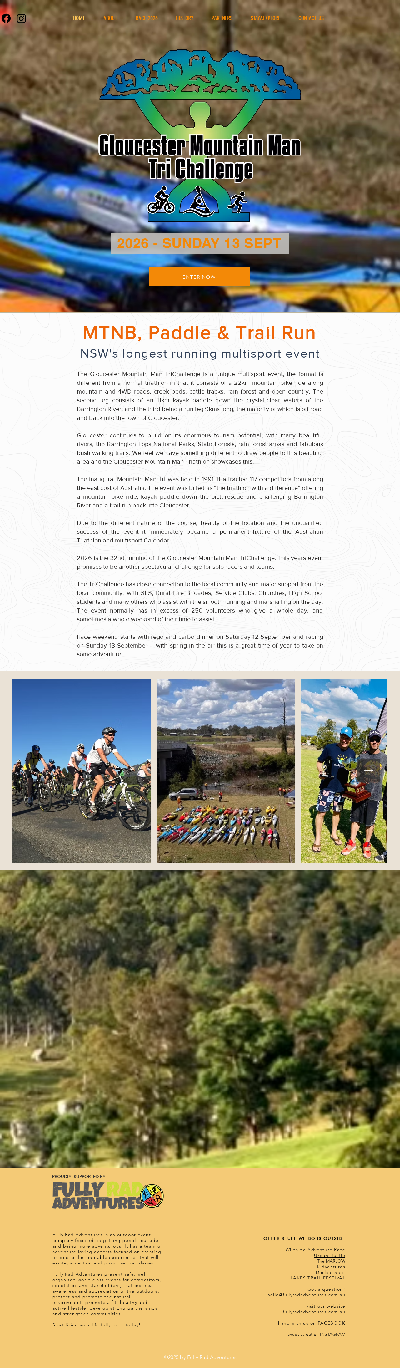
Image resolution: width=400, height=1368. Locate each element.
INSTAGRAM (332, 1334)
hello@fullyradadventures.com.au (306, 1295)
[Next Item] (368, 770)
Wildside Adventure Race (315, 1250)
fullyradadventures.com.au (314, 1312)
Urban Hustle (329, 1255)
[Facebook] (6, 18)
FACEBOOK (331, 1323)
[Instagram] (21, 18)
